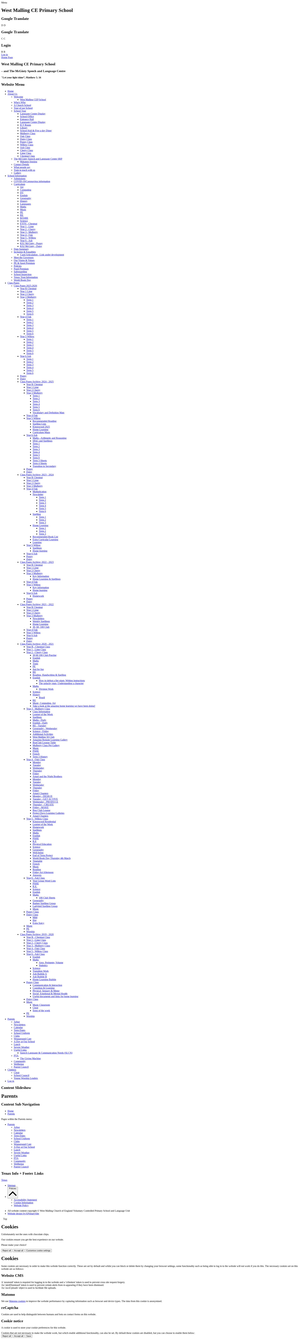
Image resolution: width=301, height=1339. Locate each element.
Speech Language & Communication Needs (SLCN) (46, 1052)
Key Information (41, 576)
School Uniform (22, 1033)
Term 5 (29, 311)
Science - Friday (41, 731)
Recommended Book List (45, 536)
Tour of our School (23, 108)
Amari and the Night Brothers (47, 776)
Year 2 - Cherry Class (37, 652)
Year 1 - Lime (27, 226)
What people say (22, 167)
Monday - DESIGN (42, 796)
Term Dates (19, 1030)
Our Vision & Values (24, 260)
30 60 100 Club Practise (44, 655)
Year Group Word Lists (44, 880)
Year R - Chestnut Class (38, 646)
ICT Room (25, 125)
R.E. (35, 886)
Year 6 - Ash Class (35, 878)
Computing (25, 189)
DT (22, 192)
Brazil (42, 697)
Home (11, 91)
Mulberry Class (27, 133)
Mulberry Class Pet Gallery (46, 745)
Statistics (43, 965)
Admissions (19, 178)
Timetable (37, 861)
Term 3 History (40, 756)
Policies (17, 266)
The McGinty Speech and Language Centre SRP (38, 158)
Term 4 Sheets (40, 463)
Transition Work (41, 971)
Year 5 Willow (27, 336)
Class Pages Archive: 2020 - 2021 (37, 644)
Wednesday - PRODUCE (45, 801)
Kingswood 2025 (41, 426)
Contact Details (21, 164)
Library (23, 127)
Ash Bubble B (40, 976)
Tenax (4, 1180)
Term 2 (29, 302)
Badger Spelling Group (44, 903)
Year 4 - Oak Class (35, 759)
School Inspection (23, 274)
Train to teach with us (24, 170)
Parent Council (21, 1067)
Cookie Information (23, 1202)
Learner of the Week (43, 714)
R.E (35, 841)
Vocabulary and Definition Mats (48, 412)
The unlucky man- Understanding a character (61, 683)
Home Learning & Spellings (47, 579)
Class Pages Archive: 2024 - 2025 (37, 381)
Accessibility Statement (25, 1199)
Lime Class (25, 153)
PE (21, 212)
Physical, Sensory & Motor (46, 990)
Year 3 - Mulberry (29, 232)
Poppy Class (26, 142)
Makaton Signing (28, 161)
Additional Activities (43, 734)
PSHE (36, 751)
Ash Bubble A (40, 974)
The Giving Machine (30, 1058)
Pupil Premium (21, 268)
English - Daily (40, 723)
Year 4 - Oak (26, 235)
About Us (12, 94)
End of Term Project (43, 855)
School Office (27, 116)
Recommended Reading (44, 421)
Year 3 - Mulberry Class (38, 708)
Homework (38, 596)
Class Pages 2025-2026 (25, 285)
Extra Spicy (38, 923)
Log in (4, 54)
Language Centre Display (32, 113)
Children (12, 1069)
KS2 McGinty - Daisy (31, 246)
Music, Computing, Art (44, 703)
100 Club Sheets (47, 897)
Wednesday (38, 768)
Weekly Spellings (41, 621)
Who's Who (20, 102)
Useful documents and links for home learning (55, 996)
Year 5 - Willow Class (37, 818)
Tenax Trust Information (26, 277)
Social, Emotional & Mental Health (50, 993)
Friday (36, 773)
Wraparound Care (22, 1038)
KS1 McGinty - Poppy (31, 243)
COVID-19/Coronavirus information (32, 181)
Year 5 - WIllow (28, 237)
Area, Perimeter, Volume (51, 962)
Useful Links (20, 1050)
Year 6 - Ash (26, 240)
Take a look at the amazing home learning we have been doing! (64, 706)
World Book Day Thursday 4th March (52, 858)
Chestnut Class (27, 156)
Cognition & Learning (44, 988)
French (36, 754)
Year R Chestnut (28, 288)
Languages (25, 204)
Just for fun (38, 669)
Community (20, 1061)
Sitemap (12, 1185)
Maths (23, 206)
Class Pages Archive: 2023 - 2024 (37, 474)
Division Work (46, 689)
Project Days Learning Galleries (48, 813)
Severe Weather (21, 1047)
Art (21, 187)
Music (23, 209)
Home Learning (40, 429)
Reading (37, 869)
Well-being (38, 852)
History (23, 201)
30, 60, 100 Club (41, 627)
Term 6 (29, 314)
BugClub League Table (44, 742)
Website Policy (21, 1205)
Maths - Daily (39, 720)
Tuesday (37, 765)
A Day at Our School (24, 1041)
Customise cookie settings (38, 1250)
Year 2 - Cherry (27, 229)
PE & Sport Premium (24, 263)
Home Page (7, 57)
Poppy (23, 376)
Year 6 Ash (25, 356)
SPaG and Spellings (42, 440)
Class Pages (13, 283)
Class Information (41, 711)
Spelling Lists (39, 424)
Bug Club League (41, 810)
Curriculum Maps (41, 432)
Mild (35, 917)
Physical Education (42, 844)
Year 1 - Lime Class (36, 649)
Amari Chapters (40, 793)
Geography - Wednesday (45, 728)
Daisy (23, 378)
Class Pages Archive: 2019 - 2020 (37, 934)
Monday (37, 762)
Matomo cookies (17, 1301)
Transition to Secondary (44, 466)
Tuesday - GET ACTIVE (45, 799)
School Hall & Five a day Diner (36, 130)
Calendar (18, 1027)
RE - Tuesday (39, 725)
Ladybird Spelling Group (45, 906)
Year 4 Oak (25, 316)
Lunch (17, 1044)
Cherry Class (26, 150)
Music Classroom (41, 1005)
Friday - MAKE (41, 807)
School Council (21, 1075)
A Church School (22, 105)
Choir (35, 1007)
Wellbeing (19, 1064)
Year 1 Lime (26, 291)
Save (28, 1336)
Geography (25, 198)
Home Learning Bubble (44, 979)
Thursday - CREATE (43, 804)
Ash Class (25, 147)
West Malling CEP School (33, 99)
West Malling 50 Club (43, 737)
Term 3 (29, 305)
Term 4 (29, 308)
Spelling (37, 514)
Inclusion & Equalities (25, 252)
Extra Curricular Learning (45, 539)
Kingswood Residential (44, 821)
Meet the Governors (24, 257)
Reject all (7, 1250)
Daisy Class (26, 139)
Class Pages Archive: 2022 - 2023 (37, 562)
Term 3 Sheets (40, 460)
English (24, 195)
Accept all (18, 1250)
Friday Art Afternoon (43, 872)
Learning (37, 542)
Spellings (37, 548)
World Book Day (22, 280)
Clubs (17, 1036)
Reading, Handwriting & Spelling (49, 675)
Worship (30, 931)
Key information (41, 587)
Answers (37, 875)
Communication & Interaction (47, 985)
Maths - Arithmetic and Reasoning (49, 438)
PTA (16, 1055)
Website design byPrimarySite (23, 1213)
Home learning (40, 550)
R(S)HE (24, 218)
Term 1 (29, 299)
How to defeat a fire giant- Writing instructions (62, 680)
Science (24, 221)
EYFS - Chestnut (28, 223)
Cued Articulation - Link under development (42, 254)
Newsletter (38, 494)
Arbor (17, 1021)
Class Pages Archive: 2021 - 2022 (37, 604)
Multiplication (39, 491)
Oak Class (25, 136)
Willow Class (26, 144)
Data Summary (21, 249)
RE (21, 215)
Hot (34, 920)
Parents (11, 1019)
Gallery (17, 173)
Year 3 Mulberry (28, 297)
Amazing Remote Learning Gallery (50, 739)
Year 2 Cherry (27, 294)
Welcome (18, 96)
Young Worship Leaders (26, 1078)
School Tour (20, 111)
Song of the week (41, 1010)
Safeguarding (20, 271)
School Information (17, 175)
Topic (35, 663)
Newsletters (38, 618)
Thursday (37, 770)
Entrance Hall (27, 119)
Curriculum (19, 184)
